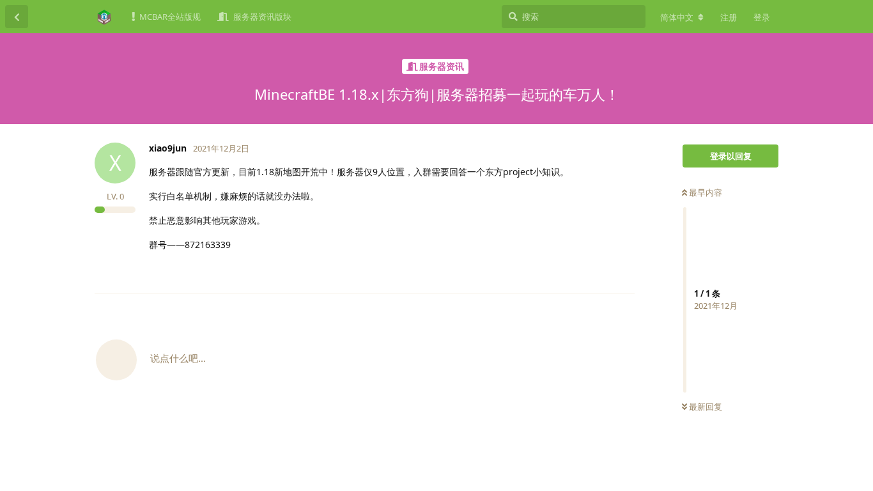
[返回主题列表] (16, 16)
